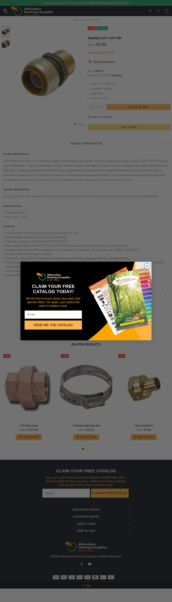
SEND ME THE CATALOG (53, 325)
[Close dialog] (147, 266)
